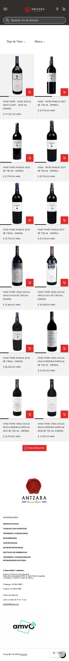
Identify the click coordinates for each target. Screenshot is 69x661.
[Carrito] (63, 9)
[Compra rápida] (30, 92)
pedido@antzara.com (11, 604)
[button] (63, 9)
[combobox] (34, 20)
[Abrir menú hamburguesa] (5, 9)
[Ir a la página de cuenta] (57, 9)
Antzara (23, 654)
